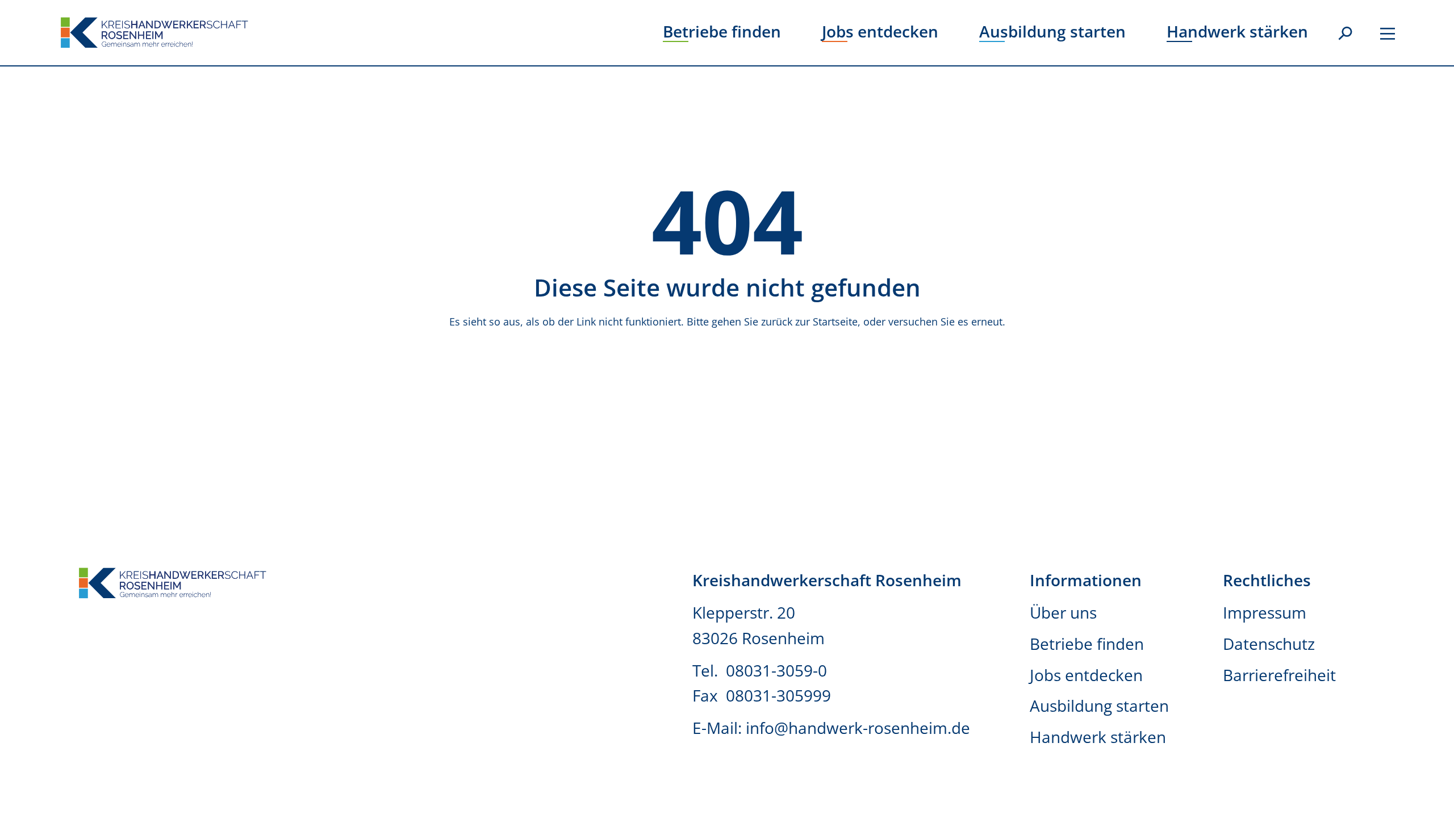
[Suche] (1345, 34)
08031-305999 (778, 695)
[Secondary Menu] (1387, 32)
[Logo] (154, 32)
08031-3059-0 (778, 670)
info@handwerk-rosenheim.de (858, 727)
